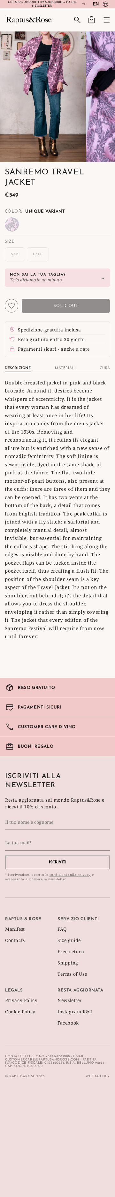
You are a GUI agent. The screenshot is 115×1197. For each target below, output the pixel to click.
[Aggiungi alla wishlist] (11, 305)
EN (96, 4)
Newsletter (69, 1000)
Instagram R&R (74, 1011)
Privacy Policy (21, 1000)
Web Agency (98, 1076)
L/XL (41, 256)
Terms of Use (72, 974)
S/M (18, 256)
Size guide (69, 940)
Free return (70, 951)
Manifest (15, 929)
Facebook (68, 1023)
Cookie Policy (20, 1011)
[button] (103, 20)
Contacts (15, 940)
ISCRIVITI (57, 862)
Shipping (67, 963)
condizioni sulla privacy (70, 874)
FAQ (62, 929)
